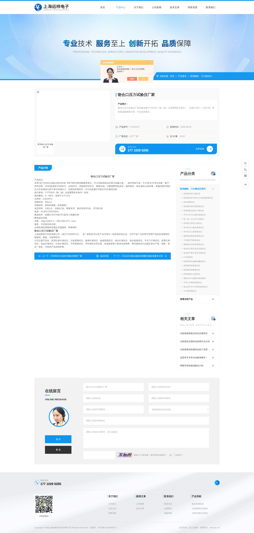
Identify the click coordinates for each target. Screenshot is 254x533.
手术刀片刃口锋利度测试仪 (194, 215)
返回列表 (104, 256)
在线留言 (168, 508)
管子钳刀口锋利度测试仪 (193, 227)
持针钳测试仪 (189, 202)
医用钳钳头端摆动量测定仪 (194, 261)
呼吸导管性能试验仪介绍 (191, 366)
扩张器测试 (188, 257)
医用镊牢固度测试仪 (191, 266)
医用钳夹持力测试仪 (191, 194)
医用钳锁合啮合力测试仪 (193, 210)
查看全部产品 (186, 299)
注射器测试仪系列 (200, 508)
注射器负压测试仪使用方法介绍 (195, 341)
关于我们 (138, 7)
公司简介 (112, 504)
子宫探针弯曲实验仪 (191, 240)
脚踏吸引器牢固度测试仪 (193, 244)
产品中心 (120, 7)
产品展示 (182, 76)
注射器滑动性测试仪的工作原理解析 (197, 349)
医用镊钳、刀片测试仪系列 (203, 76)
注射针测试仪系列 (200, 513)
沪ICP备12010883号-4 (107, 528)
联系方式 (168, 504)
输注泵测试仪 (198, 504)
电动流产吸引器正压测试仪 (194, 253)
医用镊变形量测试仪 (191, 270)
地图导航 (168, 513)
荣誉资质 (192, 7)
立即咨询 (200, 149)
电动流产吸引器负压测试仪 (194, 249)
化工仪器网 (194, 528)
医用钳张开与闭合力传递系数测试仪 (198, 198)
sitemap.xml (215, 528)
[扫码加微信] (245, 176)
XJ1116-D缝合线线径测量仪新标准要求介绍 (142, 256)
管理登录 (203, 528)
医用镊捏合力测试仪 (191, 274)
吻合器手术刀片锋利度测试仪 (195, 287)
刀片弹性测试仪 (189, 291)
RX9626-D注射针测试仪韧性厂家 (66, 256)
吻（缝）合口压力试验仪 (193, 219)
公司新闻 (156, 7)
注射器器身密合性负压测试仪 (194, 333)
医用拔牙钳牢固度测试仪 (193, 206)
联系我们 (210, 7)
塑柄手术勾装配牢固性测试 (194, 278)
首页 (102, 7)
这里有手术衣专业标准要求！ (194, 357)
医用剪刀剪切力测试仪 (192, 223)
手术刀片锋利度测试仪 (192, 282)
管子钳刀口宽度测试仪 (192, 232)
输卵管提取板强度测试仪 (193, 236)
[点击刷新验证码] (124, 455)
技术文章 (174, 7)
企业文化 (112, 508)
